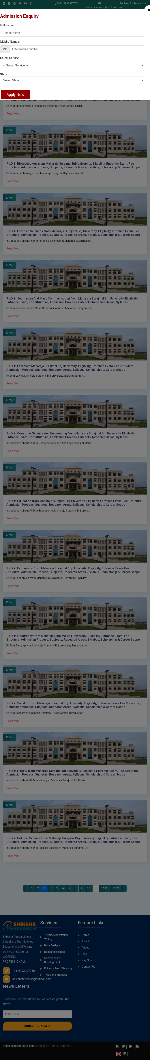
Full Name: (7, 25)
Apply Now (15, 94)
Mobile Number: (10, 41)
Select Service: (9, 58)
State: (4, 74)
